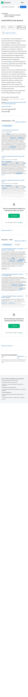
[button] (14, 106)
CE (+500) (17, 244)
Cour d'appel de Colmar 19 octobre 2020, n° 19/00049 (13, 397)
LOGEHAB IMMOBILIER (6, 392)
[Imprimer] (18, 7)
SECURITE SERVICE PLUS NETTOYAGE (10, 380)
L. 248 (9, 63)
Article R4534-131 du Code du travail (9, 382)
